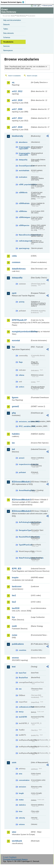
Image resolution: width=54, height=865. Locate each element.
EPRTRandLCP (19, 320)
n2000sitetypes (24, 217)
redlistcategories (25, 241)
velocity (22, 818)
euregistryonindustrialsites (21, 331)
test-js (21, 712)
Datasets (6, 24)
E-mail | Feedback (9, 857)
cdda (14, 256)
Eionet (13, 15)
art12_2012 (17, 91)
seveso (15, 658)
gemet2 (15, 406)
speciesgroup (24, 248)
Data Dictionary (21, 15)
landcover (16, 586)
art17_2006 (17, 109)
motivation (23, 177)
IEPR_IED (16, 569)
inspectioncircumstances (25, 464)
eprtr (14, 293)
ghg (14, 413)
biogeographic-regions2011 (25, 154)
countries (22, 650)
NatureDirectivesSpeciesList (25, 235)
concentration (24, 780)
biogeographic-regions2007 (25, 148)
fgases (15, 397)
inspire (15, 577)
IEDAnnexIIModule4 (21, 511)
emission (22, 787)
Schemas (6, 37)
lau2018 (15, 608)
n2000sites (23, 211)
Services (6, 46)
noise (14, 635)
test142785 (23, 717)
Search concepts (32, 75)
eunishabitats (24, 170)
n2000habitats (24, 203)
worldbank (17, 841)
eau (20, 689)
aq (13, 82)
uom (14, 762)
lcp (13, 617)
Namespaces (8, 50)
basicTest (22, 673)
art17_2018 (17, 127)
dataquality (23, 160)
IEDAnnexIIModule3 (21, 500)
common (16, 262)
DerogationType (25, 530)
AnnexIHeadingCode (25, 490)
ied (13, 449)
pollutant (22, 472)
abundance (23, 142)
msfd (14, 626)
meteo (21, 800)
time (20, 811)
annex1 (21, 458)
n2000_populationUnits (25, 184)
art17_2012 (17, 118)
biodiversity (17, 136)
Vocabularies (8, 42)
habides (16, 434)
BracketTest (23, 678)
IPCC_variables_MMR (25, 426)
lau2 (14, 602)
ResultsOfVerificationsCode (25, 537)
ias (13, 443)
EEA (13, 2)
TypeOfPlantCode (25, 545)
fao (13, 347)
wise (14, 832)
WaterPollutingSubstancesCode (25, 558)
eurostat (16, 340)
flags (21, 362)
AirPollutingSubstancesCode (25, 522)
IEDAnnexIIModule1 (21, 482)
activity (21, 302)
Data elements (8, 33)
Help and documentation (12, 20)
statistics (22, 805)
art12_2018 (17, 100)
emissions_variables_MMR (25, 421)
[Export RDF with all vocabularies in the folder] (47, 136)
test (13, 667)
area (20, 774)
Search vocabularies (14, 75)
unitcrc (21, 387)
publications (18, 644)
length (21, 793)
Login (35, 5)
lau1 (14, 595)
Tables (5, 29)
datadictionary (19, 269)
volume (22, 824)
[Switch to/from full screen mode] (39, 5)
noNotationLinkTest (25, 707)
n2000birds (23, 192)
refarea (21, 375)
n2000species (24, 225)
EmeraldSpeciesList (25, 166)
